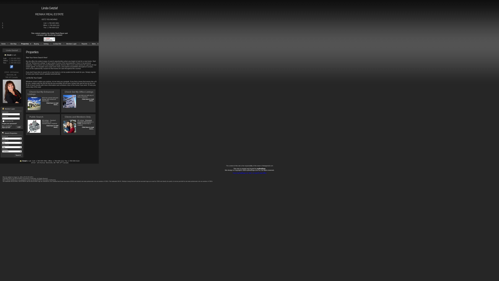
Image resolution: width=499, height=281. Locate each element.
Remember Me (9, 121)
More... (94, 44)
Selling (46, 44)
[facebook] (11, 68)
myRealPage (261, 168)
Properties (25, 44)
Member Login (71, 44)
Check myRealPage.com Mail (242, 173)
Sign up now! (6, 127)
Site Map (13, 44)
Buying (36, 44)
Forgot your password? (9, 123)
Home (3, 44)
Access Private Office (259, 173)
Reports (84, 44)
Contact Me (57, 44)
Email (9, 55)
